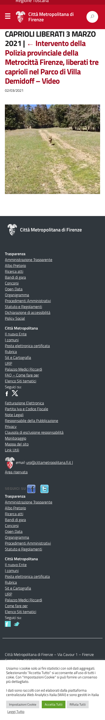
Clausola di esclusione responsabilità (34, 432)
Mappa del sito (17, 444)
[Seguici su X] (15, 393)
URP (8, 363)
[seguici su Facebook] (31, 488)
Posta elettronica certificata (27, 346)
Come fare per (16, 606)
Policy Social (15, 318)
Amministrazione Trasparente (28, 260)
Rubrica (11, 351)
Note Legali (14, 415)
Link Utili (12, 450)
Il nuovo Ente (16, 334)
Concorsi (12, 283)
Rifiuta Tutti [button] (78, 704)
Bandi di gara (15, 277)
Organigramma (17, 295)
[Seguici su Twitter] (17, 623)
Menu (8, 17)
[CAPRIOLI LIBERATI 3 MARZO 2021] (52, 152)
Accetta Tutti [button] (54, 704)
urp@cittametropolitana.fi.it (49, 462)
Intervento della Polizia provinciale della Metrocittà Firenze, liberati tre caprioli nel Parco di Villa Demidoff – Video (51, 62)
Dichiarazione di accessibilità (27, 312)
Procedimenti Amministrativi (28, 301)
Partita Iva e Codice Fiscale (26, 409)
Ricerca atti (14, 271)
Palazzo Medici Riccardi (23, 369)
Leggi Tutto (15, 711)
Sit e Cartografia (18, 357)
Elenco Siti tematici (20, 381)
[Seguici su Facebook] (8, 393)
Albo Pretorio (15, 265)
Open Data (13, 289)
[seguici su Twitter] (44, 488)
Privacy (11, 426)
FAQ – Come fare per (22, 375)
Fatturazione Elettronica (24, 403)
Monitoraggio (15, 438)
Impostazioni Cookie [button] (22, 704)
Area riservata (16, 472)
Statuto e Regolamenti (23, 306)
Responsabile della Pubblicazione (31, 420)
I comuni (12, 340)
